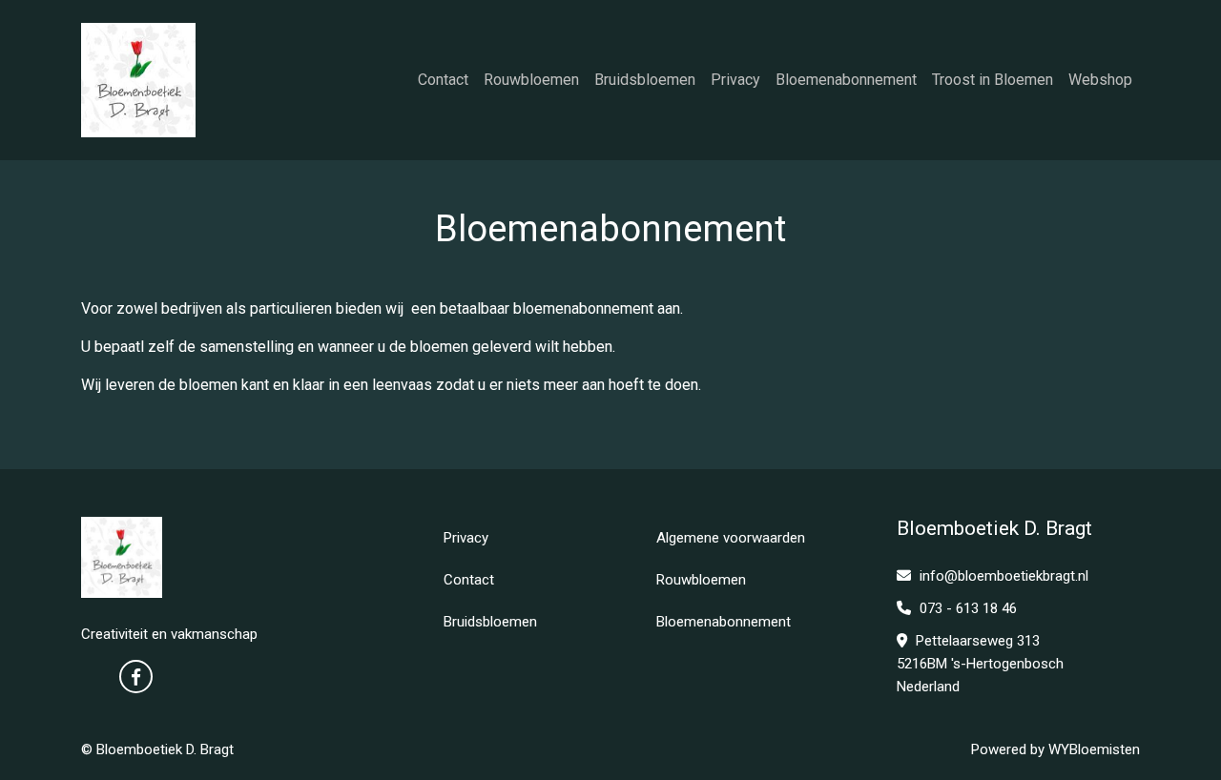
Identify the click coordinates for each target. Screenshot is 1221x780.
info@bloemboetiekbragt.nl (1004, 576)
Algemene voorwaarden (730, 537)
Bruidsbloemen (644, 80)
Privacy (735, 80)
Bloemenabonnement (846, 80)
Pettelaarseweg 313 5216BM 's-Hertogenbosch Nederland (980, 663)
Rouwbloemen (531, 80)
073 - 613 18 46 (966, 608)
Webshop (1100, 80)
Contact (443, 80)
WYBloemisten (1094, 749)
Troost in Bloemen (992, 80)
